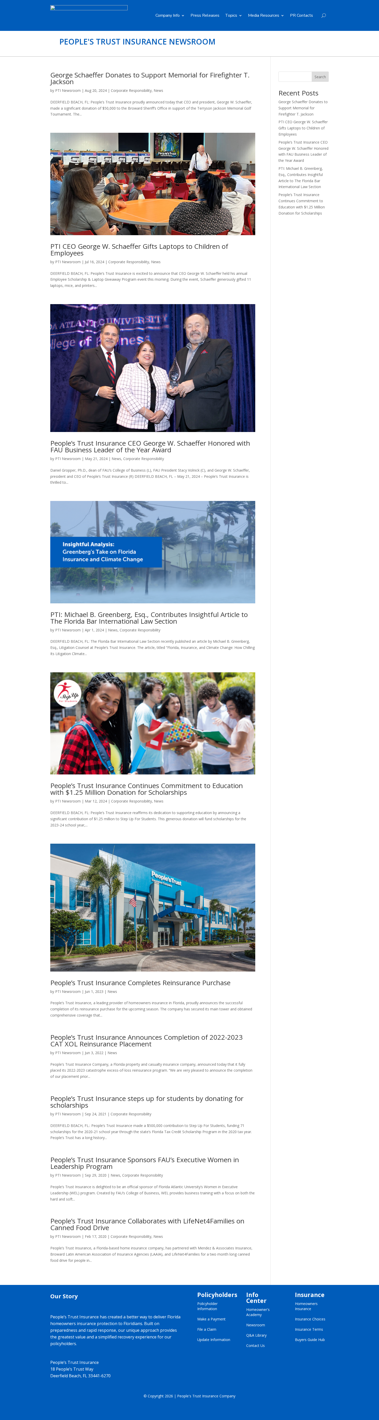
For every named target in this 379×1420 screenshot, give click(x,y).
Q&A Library (256, 1335)
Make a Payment (211, 1319)
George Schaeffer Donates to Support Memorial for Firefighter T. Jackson (150, 78)
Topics (231, 15)
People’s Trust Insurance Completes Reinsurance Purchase (140, 982)
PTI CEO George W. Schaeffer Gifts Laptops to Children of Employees (139, 250)
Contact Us (255, 1345)
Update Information (213, 1339)
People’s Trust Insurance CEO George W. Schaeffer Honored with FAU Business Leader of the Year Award (150, 446)
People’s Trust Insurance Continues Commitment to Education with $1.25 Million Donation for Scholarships (146, 789)
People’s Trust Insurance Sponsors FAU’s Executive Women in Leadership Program (144, 1163)
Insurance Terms (309, 1329)
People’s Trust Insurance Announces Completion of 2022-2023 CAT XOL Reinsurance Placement (146, 1040)
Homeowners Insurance (306, 1306)
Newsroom (255, 1324)
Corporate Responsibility (131, 90)
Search (320, 76)
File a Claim (206, 1329)
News (158, 90)
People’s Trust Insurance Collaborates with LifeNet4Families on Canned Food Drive (147, 1224)
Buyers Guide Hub (310, 1339)
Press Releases (205, 15)
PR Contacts (301, 15)
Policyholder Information (207, 1306)
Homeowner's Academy (258, 1312)
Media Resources (263, 15)
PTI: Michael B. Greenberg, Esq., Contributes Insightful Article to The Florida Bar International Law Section (149, 618)
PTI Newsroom (68, 90)
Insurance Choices (310, 1319)
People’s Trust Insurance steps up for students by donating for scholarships (146, 1102)
